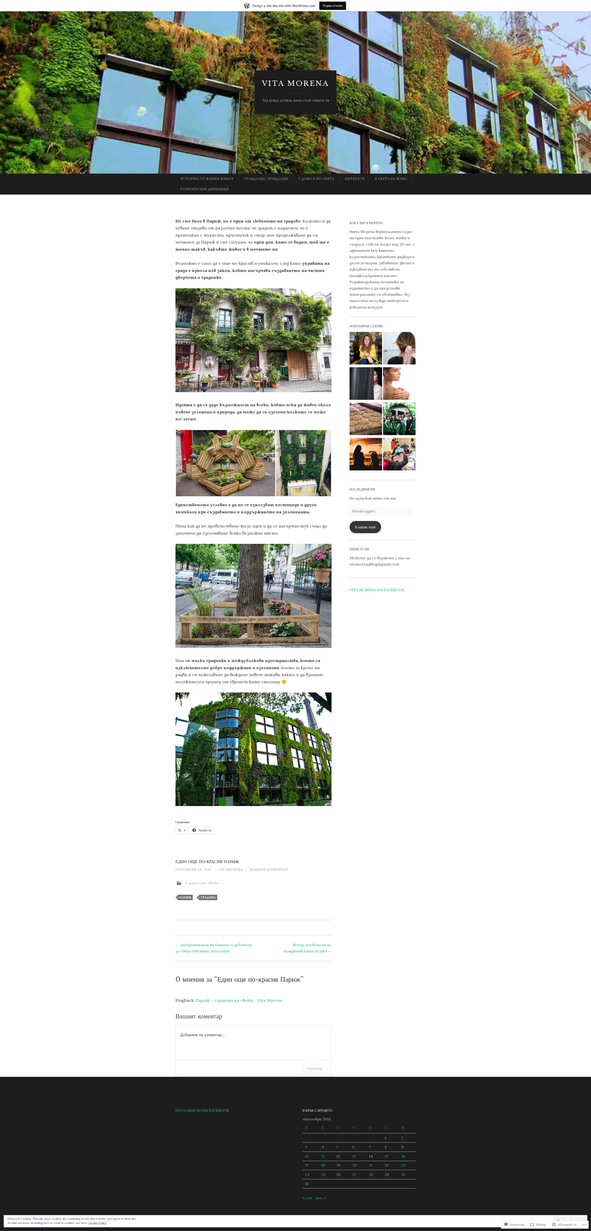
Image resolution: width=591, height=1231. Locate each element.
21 (371, 1165)
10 (307, 1156)
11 (323, 1156)
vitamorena (231, 869)
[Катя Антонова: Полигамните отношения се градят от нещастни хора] (366, 349)
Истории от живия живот (207, 179)
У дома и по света (316, 179)
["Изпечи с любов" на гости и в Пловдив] (366, 420)
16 (403, 1156)
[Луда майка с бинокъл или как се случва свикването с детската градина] (366, 384)
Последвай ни (362, 489)
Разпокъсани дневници (205, 189)
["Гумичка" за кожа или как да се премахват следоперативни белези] (399, 384)
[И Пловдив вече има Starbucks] (399, 420)
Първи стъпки (332, 5)
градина (208, 897)
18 (323, 1165)
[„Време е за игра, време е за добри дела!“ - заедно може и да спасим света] (399, 455)
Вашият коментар (269, 869)
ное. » (321, 1197)
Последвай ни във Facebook (202, 1110)
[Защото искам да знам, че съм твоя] (399, 349)
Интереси (355, 179)
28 (371, 1174)
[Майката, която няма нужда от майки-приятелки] (366, 455)
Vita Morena (295, 83)
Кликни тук (365, 527)
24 (307, 1174)
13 (354, 1156)
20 (354, 1165)
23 (403, 1165)
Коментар (315, 1068)
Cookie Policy (97, 1223)
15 (386, 1156)
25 (324, 1174)
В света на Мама (391, 179)
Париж (185, 897)
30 (403, 1174)
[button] (225, 463)
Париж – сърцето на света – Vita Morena (239, 1000)
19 (338, 1165)
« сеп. (308, 1197)
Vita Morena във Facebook (377, 590)
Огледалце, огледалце (266, 179)
